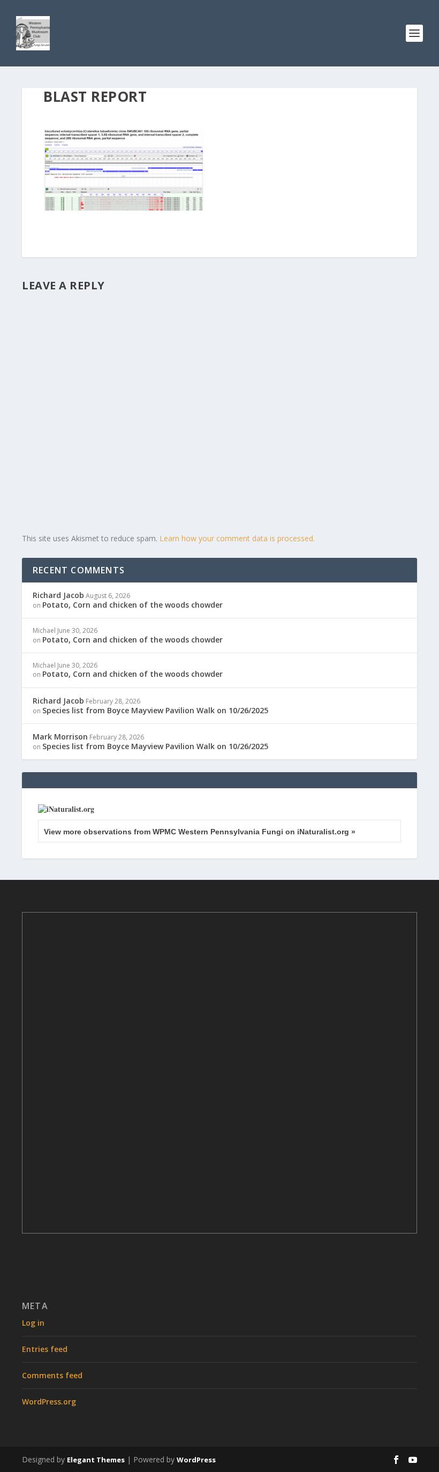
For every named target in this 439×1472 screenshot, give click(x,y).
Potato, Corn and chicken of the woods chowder (132, 605)
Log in (33, 1323)
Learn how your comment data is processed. (237, 538)
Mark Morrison (60, 736)
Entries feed (44, 1349)
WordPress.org (49, 1401)
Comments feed (52, 1375)
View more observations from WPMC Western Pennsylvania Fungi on (199, 831)
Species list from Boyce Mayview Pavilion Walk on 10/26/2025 (155, 710)
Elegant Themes (96, 1459)
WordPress (196, 1459)
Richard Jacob (58, 595)
